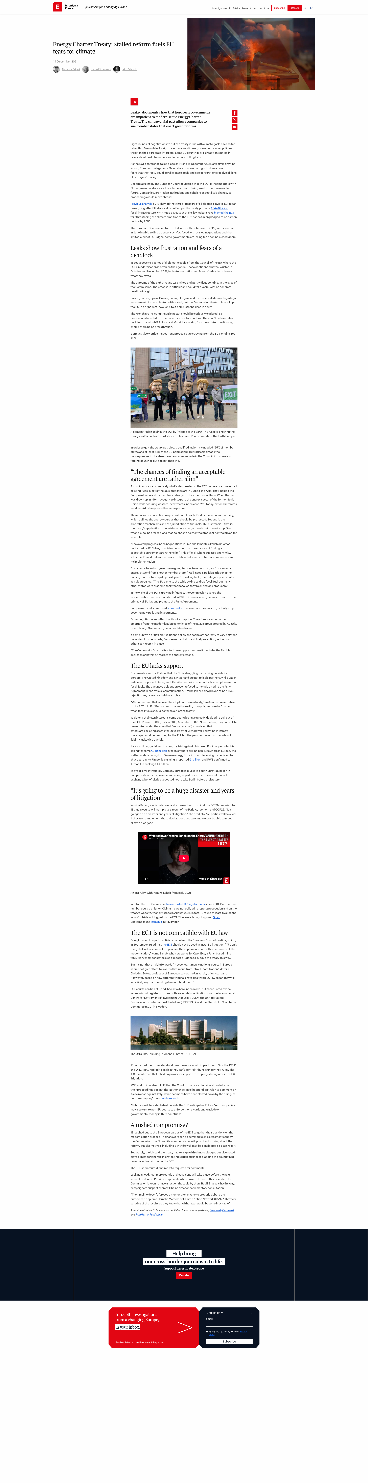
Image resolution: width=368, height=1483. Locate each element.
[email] (234, 127)
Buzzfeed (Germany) (222, 1210)
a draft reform (176, 608)
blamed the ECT (224, 213)
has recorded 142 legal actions (185, 904)
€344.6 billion (219, 208)
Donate (295, 8)
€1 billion (195, 760)
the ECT (167, 945)
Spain (216, 917)
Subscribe (279, 8)
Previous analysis (141, 204)
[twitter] (234, 120)
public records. (170, 1098)
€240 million (159, 751)
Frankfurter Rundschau (149, 1214)
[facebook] (234, 113)
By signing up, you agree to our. (228, 1333)
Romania (156, 922)
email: (209, 1319)
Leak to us (264, 8)
